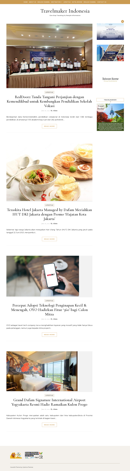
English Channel (44, 2)
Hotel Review (77, 2)
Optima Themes (28, 467)
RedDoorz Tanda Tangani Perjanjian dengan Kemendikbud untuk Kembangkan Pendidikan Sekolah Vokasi (49, 101)
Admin (55, 111)
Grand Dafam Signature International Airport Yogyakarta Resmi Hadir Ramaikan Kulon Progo (49, 402)
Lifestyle (67, 2)
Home (26, 2)
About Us (32, 2)
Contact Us (101, 2)
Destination (56, 2)
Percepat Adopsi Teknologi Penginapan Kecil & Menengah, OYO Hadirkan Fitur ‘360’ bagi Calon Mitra (49, 310)
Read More (49, 126)
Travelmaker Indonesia (65, 11)
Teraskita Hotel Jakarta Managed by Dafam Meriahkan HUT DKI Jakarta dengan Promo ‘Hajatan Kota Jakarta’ (49, 214)
